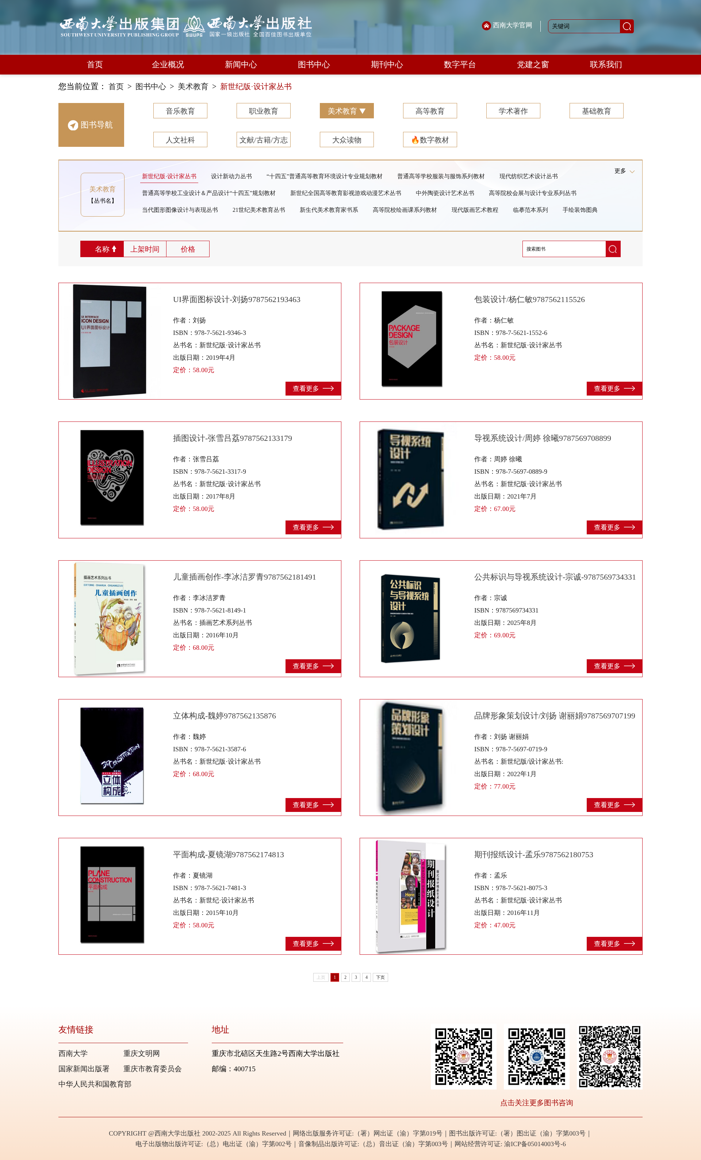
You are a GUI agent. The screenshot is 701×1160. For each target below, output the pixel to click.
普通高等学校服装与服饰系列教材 (441, 176)
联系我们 (606, 64)
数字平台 (460, 64)
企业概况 (168, 64)
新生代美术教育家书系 (329, 210)
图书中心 (314, 64)
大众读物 (346, 140)
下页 (380, 977)
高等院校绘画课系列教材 (405, 210)
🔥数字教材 (430, 140)
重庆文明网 (141, 1053)
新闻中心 (241, 64)
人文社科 (180, 140)
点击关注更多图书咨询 (536, 1103)
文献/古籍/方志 (264, 140)
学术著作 (513, 111)
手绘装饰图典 (580, 210)
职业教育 (263, 111)
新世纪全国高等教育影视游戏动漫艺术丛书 (345, 193)
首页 (95, 64)
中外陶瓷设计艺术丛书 (445, 193)
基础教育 (596, 111)
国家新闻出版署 (84, 1069)
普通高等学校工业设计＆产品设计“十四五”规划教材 (209, 193)
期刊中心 (387, 64)
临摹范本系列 (530, 210)
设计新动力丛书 (231, 176)
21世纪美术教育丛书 (259, 210)
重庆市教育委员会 (152, 1069)
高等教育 (430, 111)
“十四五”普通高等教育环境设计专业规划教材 (325, 176)
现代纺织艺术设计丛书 (528, 176)
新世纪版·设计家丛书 (256, 86)
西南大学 (73, 1053)
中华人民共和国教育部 (94, 1084)
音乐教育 (180, 111)
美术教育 (193, 86)
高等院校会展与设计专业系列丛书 (532, 193)
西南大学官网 (512, 25)
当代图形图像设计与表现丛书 (180, 210)
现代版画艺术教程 (475, 210)
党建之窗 (533, 64)
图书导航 (97, 124)
